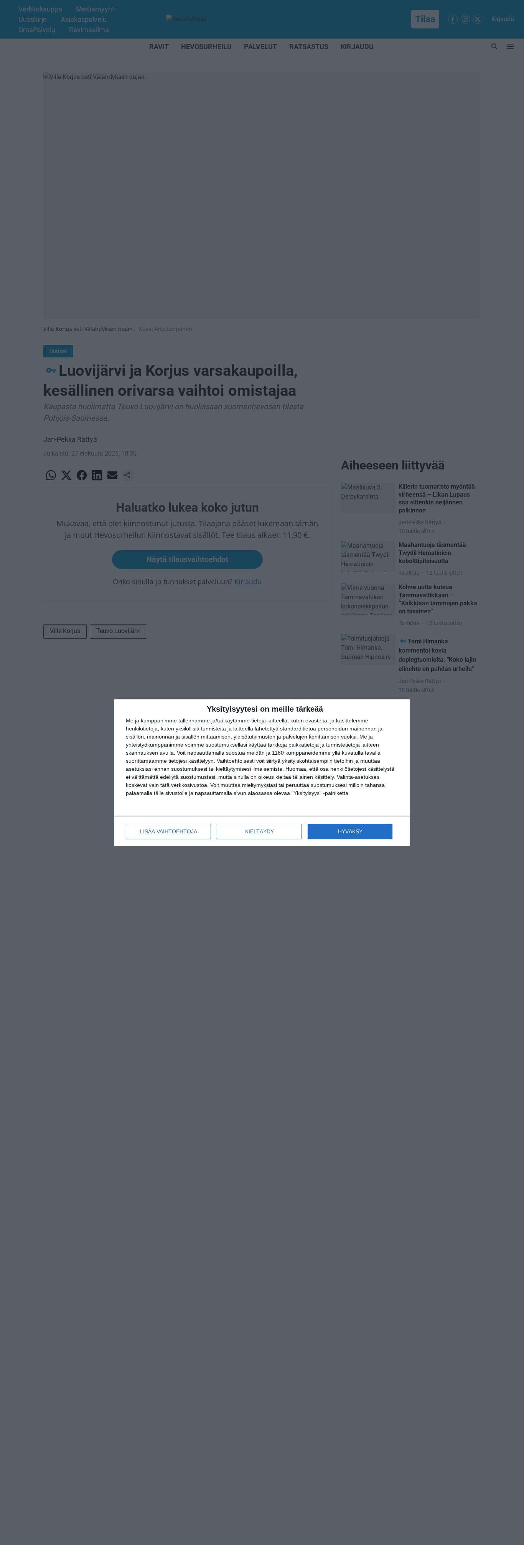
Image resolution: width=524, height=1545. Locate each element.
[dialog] (262, 772)
